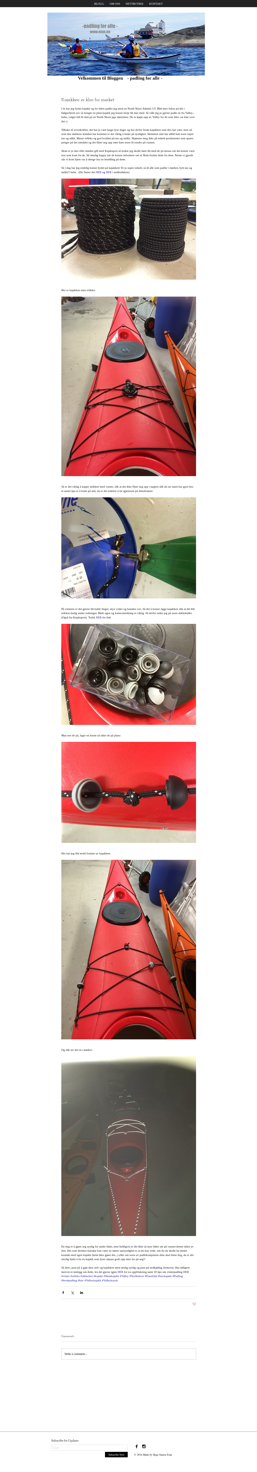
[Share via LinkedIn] (81, 1292)
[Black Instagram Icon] (143, 1446)
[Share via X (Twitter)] (72, 1292)
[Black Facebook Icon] (136, 1446)
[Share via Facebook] (63, 1292)
